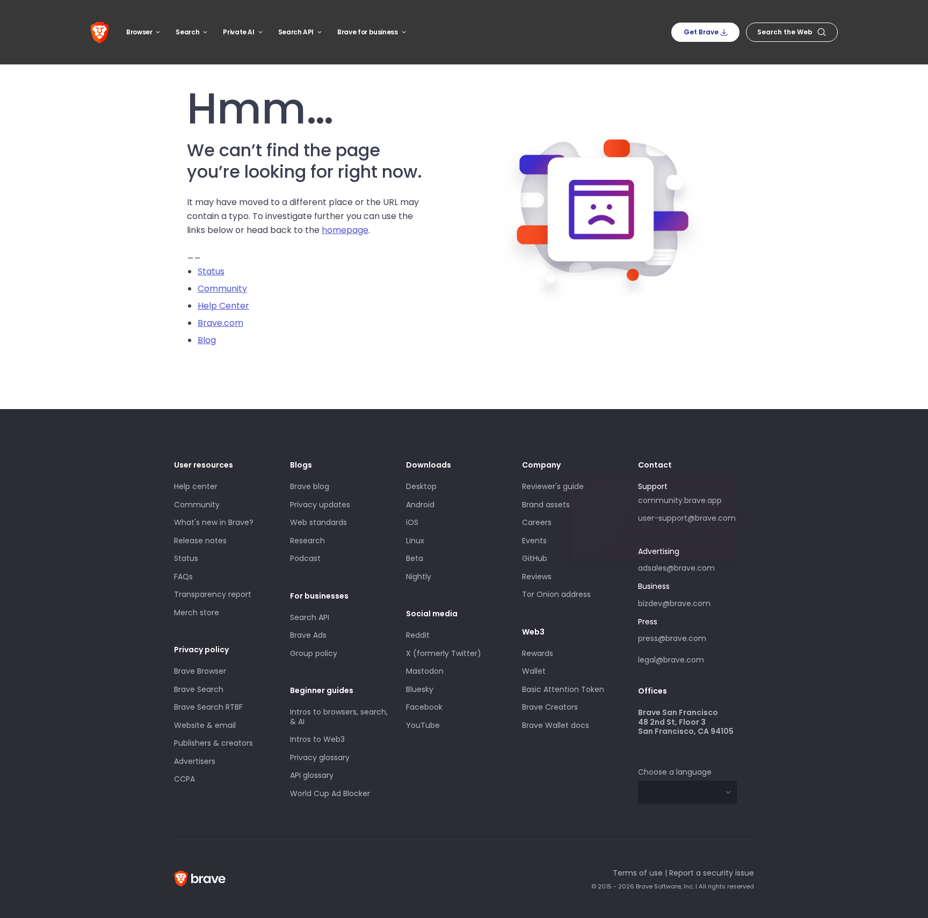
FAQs (183, 576)
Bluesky (419, 689)
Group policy (313, 653)
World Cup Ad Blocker (330, 793)
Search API (296, 32)
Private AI (238, 32)
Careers (537, 522)
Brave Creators (550, 707)
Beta (414, 558)
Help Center (223, 306)
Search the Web (785, 32)
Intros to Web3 (317, 739)
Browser (139, 32)
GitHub (534, 558)
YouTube (423, 725)
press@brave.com (672, 638)
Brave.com (220, 323)
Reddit (418, 635)
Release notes (200, 540)
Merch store (196, 612)
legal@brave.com (671, 659)
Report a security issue (711, 873)
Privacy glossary (320, 757)
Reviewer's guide (553, 486)
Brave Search (198, 689)
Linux (415, 540)
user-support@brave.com (687, 518)
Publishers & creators (213, 743)
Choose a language (675, 772)
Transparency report (212, 594)
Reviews (537, 576)
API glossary (312, 775)
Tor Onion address (556, 594)
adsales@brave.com (677, 566)
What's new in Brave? (213, 522)
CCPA (184, 779)
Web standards (318, 522)
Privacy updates (320, 504)
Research (307, 540)
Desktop (421, 486)
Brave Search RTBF (208, 707)
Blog (207, 340)
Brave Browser (200, 671)
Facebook (424, 707)
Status (211, 271)
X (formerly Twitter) (443, 653)
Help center (196, 486)
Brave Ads (308, 635)
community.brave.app (680, 500)
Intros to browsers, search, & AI (339, 716)
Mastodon (425, 671)
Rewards (537, 653)
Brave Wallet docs (555, 725)
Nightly (418, 576)
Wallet (534, 671)
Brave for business (367, 32)
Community (222, 288)
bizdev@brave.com (674, 603)
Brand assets (546, 504)
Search (187, 32)
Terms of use (638, 873)
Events (534, 540)
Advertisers (194, 761)
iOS (412, 522)
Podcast (305, 558)
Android (420, 504)
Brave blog (309, 486)
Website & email (205, 725)
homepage (345, 230)
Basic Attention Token (563, 689)
